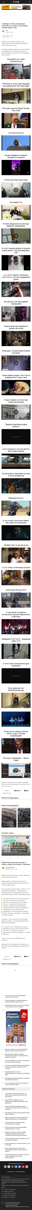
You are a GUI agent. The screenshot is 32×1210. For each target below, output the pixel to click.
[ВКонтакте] (7, 36)
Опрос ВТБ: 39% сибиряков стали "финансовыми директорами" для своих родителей (16, 1101)
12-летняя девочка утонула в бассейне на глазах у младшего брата (16, 1083)
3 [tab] (15, 858)
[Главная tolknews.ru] (16, 2)
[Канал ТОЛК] (26, 790)
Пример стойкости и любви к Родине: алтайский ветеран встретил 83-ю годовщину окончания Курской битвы (16, 1133)
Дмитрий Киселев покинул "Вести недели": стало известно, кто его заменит (17, 1006)
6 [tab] (22, 858)
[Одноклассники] (11, 36)
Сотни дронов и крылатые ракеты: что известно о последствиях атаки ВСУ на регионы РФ (16, 1095)
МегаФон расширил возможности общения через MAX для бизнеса (17, 1078)
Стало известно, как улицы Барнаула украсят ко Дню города (15, 996)
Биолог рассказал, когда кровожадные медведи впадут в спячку (16, 1128)
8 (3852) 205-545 (7, 1193)
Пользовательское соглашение (12, 1203)
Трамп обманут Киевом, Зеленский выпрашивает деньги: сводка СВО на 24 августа (16, 1150)
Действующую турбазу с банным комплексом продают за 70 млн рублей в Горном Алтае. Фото (16, 1055)
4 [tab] (17, 858)
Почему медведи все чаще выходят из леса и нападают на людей (17, 1139)
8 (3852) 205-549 (7, 1195)
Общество (7, 869)
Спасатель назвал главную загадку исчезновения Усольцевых (15, 1123)
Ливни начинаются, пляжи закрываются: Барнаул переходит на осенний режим (17, 1118)
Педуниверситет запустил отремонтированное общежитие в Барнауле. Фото (17, 1073)
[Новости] (17, 790)
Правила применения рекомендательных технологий (17, 1206)
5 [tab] (19, 858)
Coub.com (9, 786)
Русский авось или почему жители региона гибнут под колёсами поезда (14, 849)
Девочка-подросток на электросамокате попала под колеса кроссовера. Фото (16, 1050)
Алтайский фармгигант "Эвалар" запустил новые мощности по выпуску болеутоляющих (17, 1156)
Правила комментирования (11, 1205)
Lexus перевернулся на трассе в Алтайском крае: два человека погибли (17, 1061)
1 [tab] (10, 858)
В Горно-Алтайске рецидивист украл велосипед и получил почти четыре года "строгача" (16, 1108)
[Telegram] (3, 36)
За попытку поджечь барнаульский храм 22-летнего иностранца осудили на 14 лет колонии (17, 1067)
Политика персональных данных (12, 1202)
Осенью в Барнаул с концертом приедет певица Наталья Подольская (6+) (16, 1001)
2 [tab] (12, 858)
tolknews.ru (8, 1177)
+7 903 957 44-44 (7, 1189)
